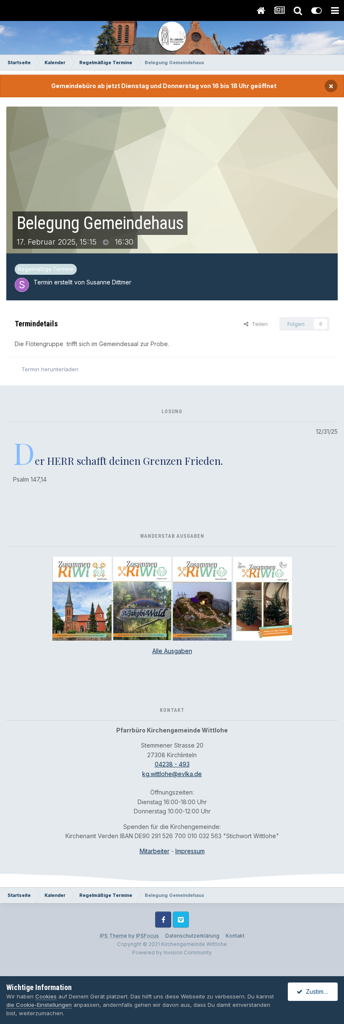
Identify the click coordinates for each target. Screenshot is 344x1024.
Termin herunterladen (49, 369)
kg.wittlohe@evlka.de (172, 773)
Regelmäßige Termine (45, 269)
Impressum (190, 851)
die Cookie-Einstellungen (39, 1004)
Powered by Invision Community (172, 952)
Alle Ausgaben (172, 650)
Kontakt (235, 936)
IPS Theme (113, 936)
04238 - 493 (172, 764)
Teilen (258, 323)
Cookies (46, 996)
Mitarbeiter (154, 851)
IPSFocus (147, 936)
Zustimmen (318, 991)
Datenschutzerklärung (192, 936)
